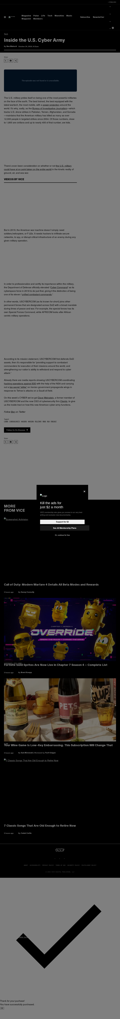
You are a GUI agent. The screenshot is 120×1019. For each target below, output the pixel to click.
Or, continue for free (62, 535)
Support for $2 (62, 522)
